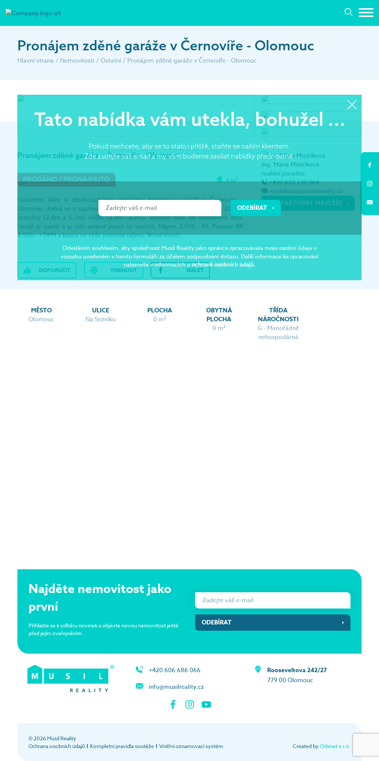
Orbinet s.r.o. (335, 746)
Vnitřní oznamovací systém (191, 746)
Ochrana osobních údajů (56, 746)
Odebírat (252, 208)
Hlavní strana (35, 60)
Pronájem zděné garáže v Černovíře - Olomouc (191, 60)
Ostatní (111, 60)
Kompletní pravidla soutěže (122, 746)
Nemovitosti (77, 60)
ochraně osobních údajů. (224, 264)
